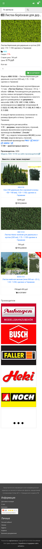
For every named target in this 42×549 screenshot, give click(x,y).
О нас (3, 504)
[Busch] (18, 334)
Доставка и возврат (7, 501)
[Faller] (18, 355)
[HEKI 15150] (21, 31)
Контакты (4, 507)
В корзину (34, 73)
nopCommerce (13, 541)
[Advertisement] (21, 452)
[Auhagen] (18, 313)
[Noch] (18, 397)
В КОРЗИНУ (22, 293)
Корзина (4, 530)
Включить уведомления (9, 533)
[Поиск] (28, 9)
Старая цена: (6, 58)
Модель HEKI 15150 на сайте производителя (19, 154)
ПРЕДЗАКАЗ (22, 203)
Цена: (3, 60)
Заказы (3, 525)
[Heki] (18, 376)
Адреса (3, 528)
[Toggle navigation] (3, 3)
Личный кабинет (6, 522)
